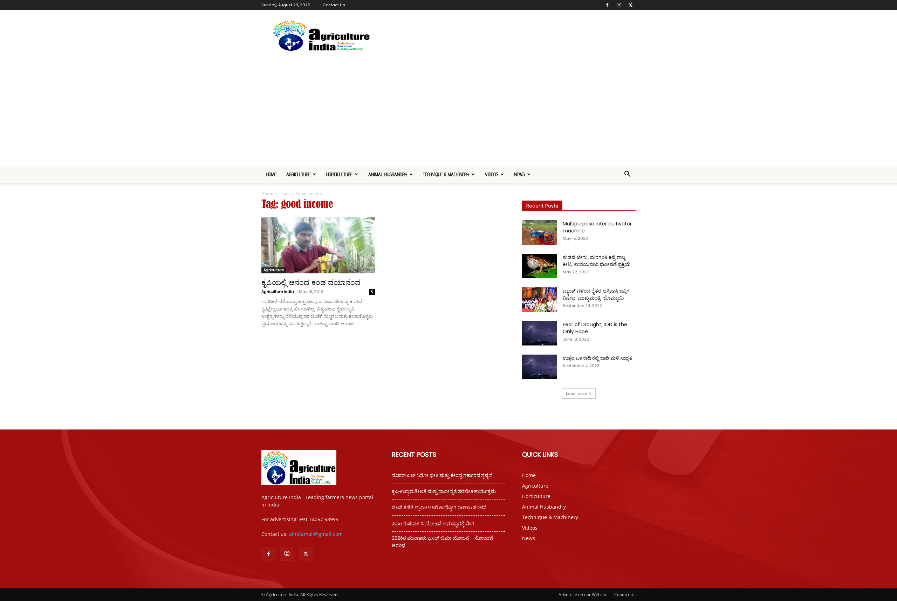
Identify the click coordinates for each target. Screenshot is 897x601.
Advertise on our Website (583, 594)
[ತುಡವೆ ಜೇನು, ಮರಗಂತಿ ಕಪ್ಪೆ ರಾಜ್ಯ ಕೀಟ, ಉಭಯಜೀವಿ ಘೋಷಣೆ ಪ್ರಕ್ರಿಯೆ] (539, 266)
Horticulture (339, 174)
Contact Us (334, 5)
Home (271, 174)
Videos (491, 174)
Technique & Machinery (446, 174)
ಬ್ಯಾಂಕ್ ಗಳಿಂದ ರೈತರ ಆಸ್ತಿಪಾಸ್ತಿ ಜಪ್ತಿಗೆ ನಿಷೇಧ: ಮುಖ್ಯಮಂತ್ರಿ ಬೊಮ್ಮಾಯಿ (597, 294)
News (519, 174)
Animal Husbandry (387, 174)
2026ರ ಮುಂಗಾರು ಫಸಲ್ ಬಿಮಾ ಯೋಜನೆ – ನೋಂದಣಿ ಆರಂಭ (443, 541)
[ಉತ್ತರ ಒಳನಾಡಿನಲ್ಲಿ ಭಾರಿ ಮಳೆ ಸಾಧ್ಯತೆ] (539, 367)
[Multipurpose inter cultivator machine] (539, 232)
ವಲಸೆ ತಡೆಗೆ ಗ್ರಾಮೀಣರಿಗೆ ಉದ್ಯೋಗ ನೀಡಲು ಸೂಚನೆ (439, 507)
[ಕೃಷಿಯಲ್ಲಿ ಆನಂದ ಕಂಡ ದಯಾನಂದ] (318, 245)
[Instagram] (619, 5)
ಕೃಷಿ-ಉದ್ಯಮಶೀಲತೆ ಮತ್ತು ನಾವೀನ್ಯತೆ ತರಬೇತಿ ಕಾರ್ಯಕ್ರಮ (444, 491)
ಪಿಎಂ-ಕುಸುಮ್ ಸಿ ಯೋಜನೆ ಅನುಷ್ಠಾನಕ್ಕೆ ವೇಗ (433, 523)
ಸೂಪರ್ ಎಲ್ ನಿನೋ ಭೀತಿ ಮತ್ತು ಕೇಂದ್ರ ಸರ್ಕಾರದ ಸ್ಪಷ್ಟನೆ (442, 475)
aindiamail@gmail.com (316, 534)
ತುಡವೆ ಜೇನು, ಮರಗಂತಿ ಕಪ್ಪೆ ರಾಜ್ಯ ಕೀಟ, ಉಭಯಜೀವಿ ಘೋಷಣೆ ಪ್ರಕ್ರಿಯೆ (597, 261)
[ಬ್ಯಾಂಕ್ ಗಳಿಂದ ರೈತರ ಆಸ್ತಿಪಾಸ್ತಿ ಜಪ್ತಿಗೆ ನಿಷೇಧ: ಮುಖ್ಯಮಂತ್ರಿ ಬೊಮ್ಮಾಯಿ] (539, 299)
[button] (627, 175)
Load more (576, 393)
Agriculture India (277, 291)
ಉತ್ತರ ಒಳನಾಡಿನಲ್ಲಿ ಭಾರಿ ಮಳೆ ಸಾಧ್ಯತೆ (597, 358)
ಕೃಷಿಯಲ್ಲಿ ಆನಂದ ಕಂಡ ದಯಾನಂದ (312, 282)
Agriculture (298, 174)
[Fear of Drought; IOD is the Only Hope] (539, 333)
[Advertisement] (448, 113)
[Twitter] (630, 5)
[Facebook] (607, 5)
